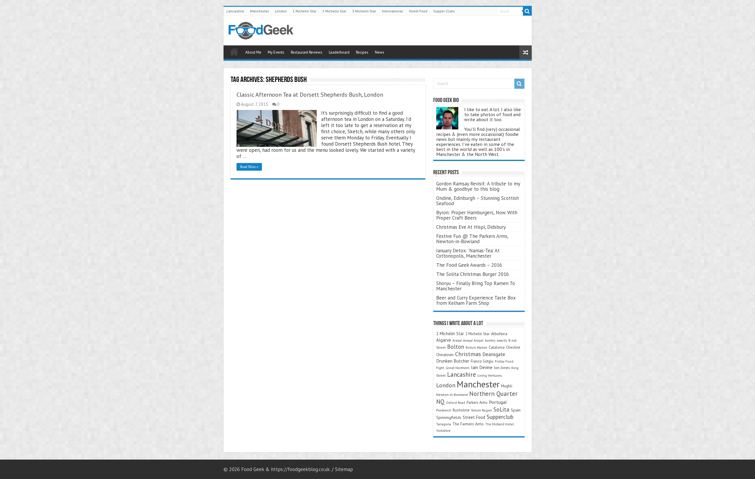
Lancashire (235, 11)
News (379, 52)
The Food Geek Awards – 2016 (469, 265)
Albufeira (499, 333)
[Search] (527, 11)
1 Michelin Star (304, 11)
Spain (516, 410)
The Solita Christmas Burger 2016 (472, 274)
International (392, 11)
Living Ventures (489, 375)
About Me (253, 52)
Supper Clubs (444, 11)
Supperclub (500, 416)
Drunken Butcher (452, 361)
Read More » (249, 167)
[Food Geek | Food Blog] (261, 29)
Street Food (418, 11)
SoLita (501, 409)
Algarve (443, 340)
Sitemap (344, 469)
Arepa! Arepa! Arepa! (467, 340)
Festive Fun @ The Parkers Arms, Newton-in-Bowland (472, 239)
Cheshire (513, 347)
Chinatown (445, 354)
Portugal (498, 402)
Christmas (468, 354)
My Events (276, 52)
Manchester (259, 11)
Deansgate (493, 354)
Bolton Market (476, 347)
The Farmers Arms (468, 424)
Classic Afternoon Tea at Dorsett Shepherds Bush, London (310, 94)
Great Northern (458, 368)
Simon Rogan (481, 410)
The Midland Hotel (499, 424)
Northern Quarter (493, 394)
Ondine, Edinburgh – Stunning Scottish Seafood (477, 201)
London (281, 11)
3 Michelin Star (364, 11)
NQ (440, 402)
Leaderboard (339, 52)
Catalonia (497, 347)
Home (234, 51)
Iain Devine (482, 367)
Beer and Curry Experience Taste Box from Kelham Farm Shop (476, 300)
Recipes (362, 52)
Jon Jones (502, 367)
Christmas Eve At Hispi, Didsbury (471, 227)
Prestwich (443, 410)
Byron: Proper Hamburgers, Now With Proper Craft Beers (476, 215)
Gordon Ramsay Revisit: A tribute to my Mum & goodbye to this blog (478, 186)
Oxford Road (455, 402)
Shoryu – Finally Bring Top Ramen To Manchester (475, 286)
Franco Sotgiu (482, 361)
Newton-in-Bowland (452, 394)
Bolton (455, 346)
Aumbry (490, 340)
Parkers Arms (477, 402)
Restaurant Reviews (306, 52)
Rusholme (461, 410)
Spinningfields (448, 417)
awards (502, 340)
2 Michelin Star (334, 11)
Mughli (506, 386)
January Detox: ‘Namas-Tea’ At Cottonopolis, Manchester (468, 253)
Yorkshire (443, 430)
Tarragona (443, 424)
